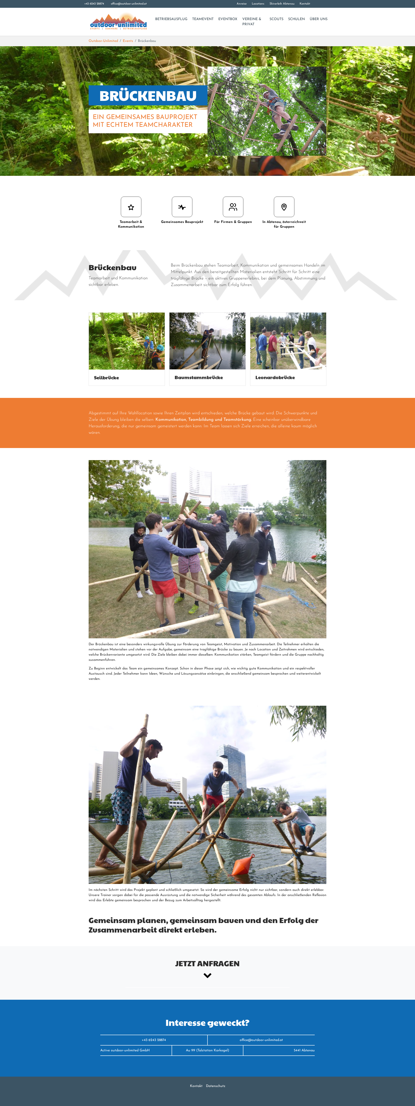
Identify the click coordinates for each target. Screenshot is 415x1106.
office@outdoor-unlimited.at (129, 3)
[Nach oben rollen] (405, 1096)
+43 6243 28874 (94, 3)
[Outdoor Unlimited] (118, 22)
